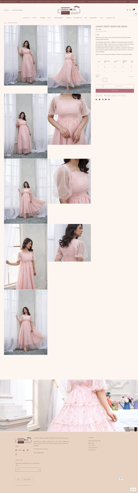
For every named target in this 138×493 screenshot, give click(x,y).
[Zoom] (44, 28)
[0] (133, 10)
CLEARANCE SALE (110, 18)
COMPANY (91, 437)
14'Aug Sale (26, 18)
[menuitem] (26, 18)
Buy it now (115, 90)
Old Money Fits (77, 18)
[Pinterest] (103, 99)
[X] (100, 99)
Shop (49, 18)
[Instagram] (21, 450)
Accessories (93, 18)
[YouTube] (25, 450)
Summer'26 (42, 18)
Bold (85, 18)
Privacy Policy (91, 445)
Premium (68, 18)
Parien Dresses (58, 18)
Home (5, 22)
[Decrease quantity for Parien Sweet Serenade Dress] (97, 86)
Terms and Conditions (93, 447)
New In (34, 18)
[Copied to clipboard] (109, 99)
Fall (101, 18)
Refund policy (91, 443)
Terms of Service (91, 450)
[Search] (130, 10)
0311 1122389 (36, 445)
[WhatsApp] (106, 99)
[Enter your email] (38, 470)
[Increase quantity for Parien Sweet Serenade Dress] (101, 86)
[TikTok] (17, 454)
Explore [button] (17, 446)
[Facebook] (97, 99)
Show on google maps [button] (38, 452)
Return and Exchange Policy (94, 440)
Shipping (97, 31)
